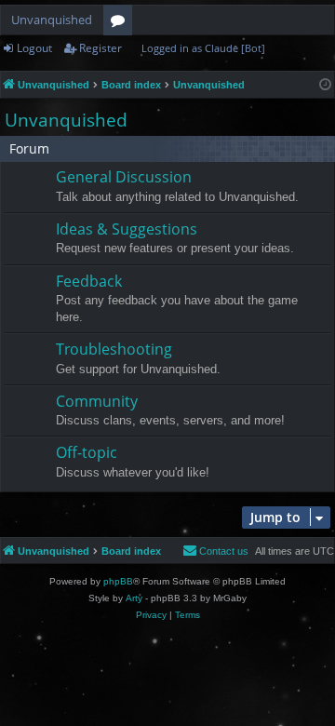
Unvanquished (51, 19)
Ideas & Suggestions (126, 229)
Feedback (89, 281)
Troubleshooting (114, 349)
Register (100, 48)
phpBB (118, 581)
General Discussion (124, 177)
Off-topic (86, 452)
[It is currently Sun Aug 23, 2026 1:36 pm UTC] (325, 85)
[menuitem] (215, 551)
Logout (34, 48)
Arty (134, 598)
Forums (121, 23)
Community (97, 401)
